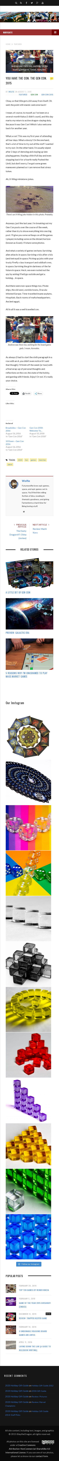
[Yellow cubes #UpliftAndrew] (28, 1009)
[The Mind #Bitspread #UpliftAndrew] (28, 782)
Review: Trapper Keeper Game (33, 1318)
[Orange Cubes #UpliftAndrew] (28, 1145)
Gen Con (34, 94)
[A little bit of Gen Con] (29, 573)
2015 (20, 460)
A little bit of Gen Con (18, 592)
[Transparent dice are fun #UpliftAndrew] (28, 827)
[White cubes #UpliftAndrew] (28, 918)
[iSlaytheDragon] (29, 17)
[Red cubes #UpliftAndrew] (28, 1055)
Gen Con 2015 (47, 94)
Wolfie (11, 91)
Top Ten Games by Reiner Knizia (34, 1289)
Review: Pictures (39, 1396)
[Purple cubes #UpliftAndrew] (28, 1100)
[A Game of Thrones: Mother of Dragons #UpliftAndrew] (28, 736)
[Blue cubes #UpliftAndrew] (28, 1236)
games (33, 460)
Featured (23, 94)
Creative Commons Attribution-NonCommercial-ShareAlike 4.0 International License (27, 1449)
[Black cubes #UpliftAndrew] (28, 964)
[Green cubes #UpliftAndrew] (28, 1191)
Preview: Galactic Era (17, 632)
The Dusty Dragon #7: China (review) (17, 534)
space (10, 464)
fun (26, 460)
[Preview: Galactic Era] (29, 613)
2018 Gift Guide (39, 1391)
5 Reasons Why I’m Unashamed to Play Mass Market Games (26, 674)
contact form (42, 1456)
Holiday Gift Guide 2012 (42, 1385)
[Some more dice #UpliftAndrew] (28, 873)
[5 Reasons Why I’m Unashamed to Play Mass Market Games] (29, 654)
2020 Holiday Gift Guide (16, 1385)
